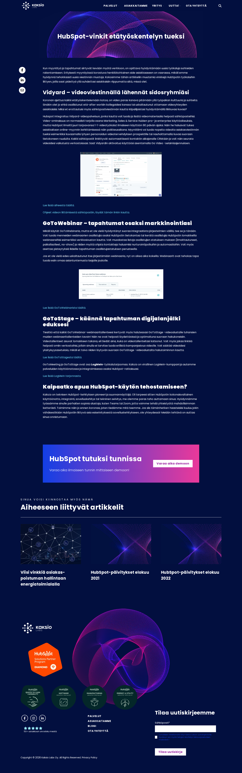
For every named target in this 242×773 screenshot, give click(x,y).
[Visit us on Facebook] (24, 718)
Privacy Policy (89, 757)
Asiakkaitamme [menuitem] (99, 721)
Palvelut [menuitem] (94, 716)
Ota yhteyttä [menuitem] (98, 731)
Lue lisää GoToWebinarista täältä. (64, 308)
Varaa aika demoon (173, 463)
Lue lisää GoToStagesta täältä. (62, 357)
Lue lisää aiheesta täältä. (58, 205)
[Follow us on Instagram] (33, 718)
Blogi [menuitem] (92, 726)
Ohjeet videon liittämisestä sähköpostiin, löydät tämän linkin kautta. (86, 212)
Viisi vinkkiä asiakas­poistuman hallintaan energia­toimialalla (43, 578)
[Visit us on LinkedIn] (42, 718)
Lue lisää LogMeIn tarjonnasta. (62, 376)
